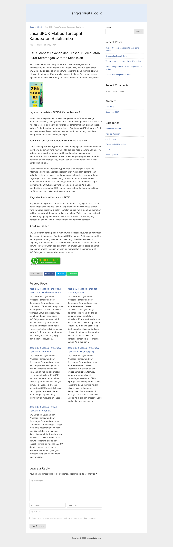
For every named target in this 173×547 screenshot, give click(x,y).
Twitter (61, 274)
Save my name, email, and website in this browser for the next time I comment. (64, 518)
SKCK (39, 27)
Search (108, 28)
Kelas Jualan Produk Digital (116, 56)
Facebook (50, 274)
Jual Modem (110, 139)
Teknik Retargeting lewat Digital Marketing (123, 61)
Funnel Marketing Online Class (117, 74)
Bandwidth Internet (113, 128)
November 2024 (112, 112)
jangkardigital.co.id (86, 13)
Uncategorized (111, 155)
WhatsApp (73, 274)
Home (32, 27)
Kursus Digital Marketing (115, 144)
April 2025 (109, 107)
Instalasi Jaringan (112, 134)
